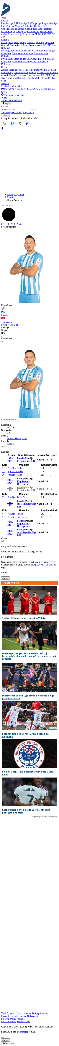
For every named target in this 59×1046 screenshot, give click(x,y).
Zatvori (5, 578)
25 (3, 497)
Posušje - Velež (15, 475)
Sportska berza (15, 69)
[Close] (2, 1037)
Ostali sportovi (33, 75)
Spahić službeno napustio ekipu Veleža (24, 618)
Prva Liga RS (7, 50)
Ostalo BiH (6, 31)
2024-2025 (10, 459)
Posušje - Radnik (16, 468)
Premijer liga (20, 42)
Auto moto (34, 69)
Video (12, 75)
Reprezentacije (15, 34)
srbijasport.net (23, 1032)
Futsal (34, 28)
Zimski (4, 69)
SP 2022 (47, 34)
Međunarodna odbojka (23, 61)
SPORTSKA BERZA (11, 100)
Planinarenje (7, 72)
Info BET (45, 75)
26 (3, 475)
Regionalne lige (49, 23)
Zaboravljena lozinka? (11, 112)
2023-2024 (10, 481)
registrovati (38, 564)
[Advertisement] (29, 161)
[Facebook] (12, 123)
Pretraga (21, 1018)
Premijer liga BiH (9, 23)
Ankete (12, 1021)
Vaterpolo (18, 72)
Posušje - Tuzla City (17, 497)
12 (3, 471)
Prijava (7, 103)
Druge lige (36, 23)
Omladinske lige (9, 28)
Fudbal (7, 89)
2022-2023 (10, 503)
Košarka (28, 89)
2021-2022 (10, 532)
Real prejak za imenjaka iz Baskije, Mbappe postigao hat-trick (26, 811)
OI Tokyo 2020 (43, 78)
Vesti (3, 18)
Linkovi (5, 1021)
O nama (10, 1013)
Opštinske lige (41, 26)
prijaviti (49, 564)
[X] (19, 123)
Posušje (11, 197)
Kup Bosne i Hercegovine (23, 482)
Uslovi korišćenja (23, 1013)
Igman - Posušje (15, 471)
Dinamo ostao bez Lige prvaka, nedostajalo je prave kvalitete (28, 697)
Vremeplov (20, 75)
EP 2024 (39, 34)
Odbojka (39, 89)
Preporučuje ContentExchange (43, 817)
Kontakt (22, 1016)
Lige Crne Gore (31, 31)
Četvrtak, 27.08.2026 (11, 224)
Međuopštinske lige (24, 26)
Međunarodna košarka (17, 45)
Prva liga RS (25, 23)
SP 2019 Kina (50, 45)
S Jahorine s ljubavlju (11, 86)
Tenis (25, 69)
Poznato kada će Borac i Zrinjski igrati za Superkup (25, 735)
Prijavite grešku (8, 1018)
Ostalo (30, 42)
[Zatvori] (2, 341)
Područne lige (7, 26)
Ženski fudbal (24, 28)
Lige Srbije (18, 31)
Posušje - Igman (15, 513)
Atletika (43, 69)
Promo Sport (12, 78)
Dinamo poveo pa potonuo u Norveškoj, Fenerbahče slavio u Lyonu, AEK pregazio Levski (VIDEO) (29, 656)
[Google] (4, 123)
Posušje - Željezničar (17, 517)
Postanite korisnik (9, 1016)
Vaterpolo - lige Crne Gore (36, 72)
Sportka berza (23, 1021)
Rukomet (51, 89)
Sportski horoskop (27, 78)
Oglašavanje (33, 1016)
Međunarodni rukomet (22, 53)
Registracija (28, 112)
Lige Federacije (45, 28)
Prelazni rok (28, 34)
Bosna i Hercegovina (17, 438)
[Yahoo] (27, 123)
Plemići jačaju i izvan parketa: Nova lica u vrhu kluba (28, 773)
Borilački (52, 69)
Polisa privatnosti (40, 1013)
